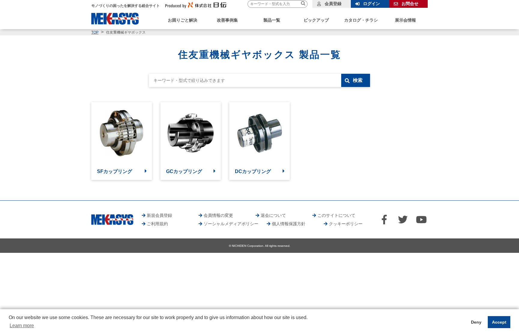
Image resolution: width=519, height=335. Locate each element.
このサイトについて (336, 215)
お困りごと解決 (182, 20)
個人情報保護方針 (288, 224)
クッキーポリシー (346, 224)
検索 (358, 80)
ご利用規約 (157, 224)
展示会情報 (405, 20)
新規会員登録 (159, 215)
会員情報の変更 (218, 215)
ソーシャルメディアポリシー (231, 224)
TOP (95, 32)
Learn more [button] (22, 325)
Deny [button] (476, 322)
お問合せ (410, 3)
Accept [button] (499, 322)
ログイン (371, 3)
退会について (273, 215)
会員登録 (333, 3)
